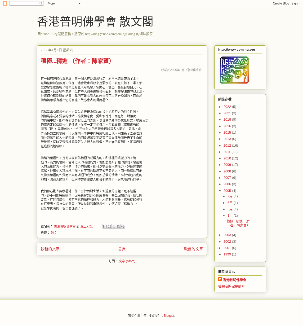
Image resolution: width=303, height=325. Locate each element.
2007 (227, 178)
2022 (227, 107)
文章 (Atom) (127, 261)
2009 (227, 165)
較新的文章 (50, 249)
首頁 (122, 249)
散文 (54, 232)
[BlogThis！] (109, 226)
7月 (230, 196)
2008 (227, 171)
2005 (227, 191)
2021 (227, 113)
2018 (227, 119)
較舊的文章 (193, 249)
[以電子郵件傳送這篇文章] (104, 226)
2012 (227, 145)
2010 (227, 158)
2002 (227, 241)
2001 (227, 248)
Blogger (169, 315)
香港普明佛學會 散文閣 (95, 21)
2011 (227, 152)
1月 (230, 215)
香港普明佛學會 (234, 280)
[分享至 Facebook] (118, 226)
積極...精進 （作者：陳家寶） (78, 61)
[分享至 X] (113, 226)
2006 (227, 184)
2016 (227, 126)
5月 (230, 209)
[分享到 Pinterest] (122, 226)
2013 (227, 139)
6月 (230, 203)
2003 (227, 235)
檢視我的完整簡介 (231, 286)
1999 (227, 254)
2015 (227, 132)
